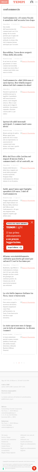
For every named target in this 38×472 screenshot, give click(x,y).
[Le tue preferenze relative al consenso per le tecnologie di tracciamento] (3, 469)
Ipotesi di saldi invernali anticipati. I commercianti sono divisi (17, 124)
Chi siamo (4, 435)
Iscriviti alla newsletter (8, 439)
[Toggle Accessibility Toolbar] (34, 468)
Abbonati (4, 2)
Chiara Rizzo (6, 24)
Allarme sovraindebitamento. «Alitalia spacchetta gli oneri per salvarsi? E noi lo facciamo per (18, 258)
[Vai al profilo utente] (32, 2)
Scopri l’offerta (13, 247)
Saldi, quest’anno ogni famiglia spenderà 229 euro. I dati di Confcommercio (17, 191)
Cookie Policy (5, 446)
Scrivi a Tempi (5, 437)
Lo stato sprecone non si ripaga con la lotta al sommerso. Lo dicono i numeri (19, 328)
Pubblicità (4, 441)
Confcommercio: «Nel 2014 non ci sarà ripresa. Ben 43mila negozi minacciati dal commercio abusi (18, 82)
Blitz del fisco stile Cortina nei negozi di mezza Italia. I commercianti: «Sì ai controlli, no (18, 159)
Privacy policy (5, 444)
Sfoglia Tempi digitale (8, 452)
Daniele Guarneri (7, 299)
